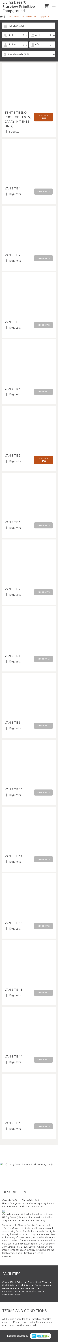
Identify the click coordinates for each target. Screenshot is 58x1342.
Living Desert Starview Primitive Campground (18, 6)
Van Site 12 (13, 923)
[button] (43, 117)
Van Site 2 (13, 255)
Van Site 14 (13, 1056)
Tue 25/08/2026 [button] (16, 26)
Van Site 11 (13, 856)
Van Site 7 (13, 589)
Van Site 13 (13, 989)
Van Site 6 (13, 522)
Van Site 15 (13, 1123)
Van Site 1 (13, 188)
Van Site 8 (13, 655)
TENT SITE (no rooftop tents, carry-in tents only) (18, 119)
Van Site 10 (13, 789)
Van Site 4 (13, 388)
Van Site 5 (13, 455)
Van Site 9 (13, 722)
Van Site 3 (13, 322)
